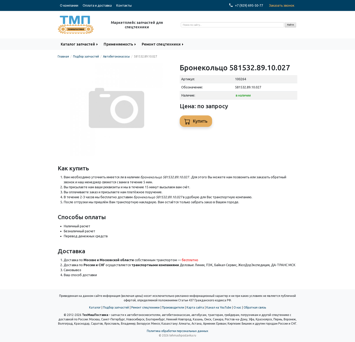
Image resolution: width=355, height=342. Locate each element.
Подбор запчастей (116, 307)
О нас (237, 307)
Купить (199, 121)
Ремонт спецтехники (145, 307)
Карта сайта (195, 307)
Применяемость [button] (118, 44)
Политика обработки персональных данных (177, 331)
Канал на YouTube (218, 307)
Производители (173, 307)
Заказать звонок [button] (281, 5)
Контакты (124, 5)
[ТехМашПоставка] (76, 24)
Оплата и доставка (97, 5)
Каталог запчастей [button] (78, 44)
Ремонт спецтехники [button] (161, 44)
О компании (69, 5)
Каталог (95, 307)
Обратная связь (255, 307)
